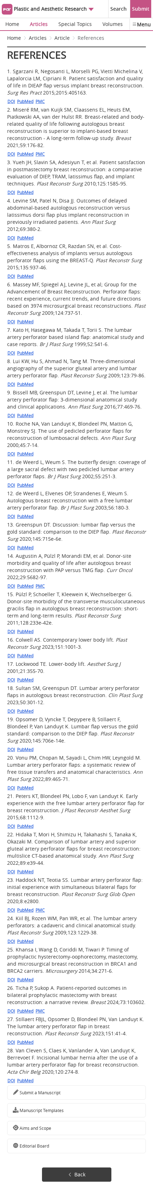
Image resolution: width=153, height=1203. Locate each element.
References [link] (91, 37)
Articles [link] (38, 37)
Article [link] (62, 37)
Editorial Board (34, 1146)
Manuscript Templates (41, 1110)
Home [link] (14, 37)
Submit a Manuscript (39, 1092)
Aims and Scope (35, 1128)
